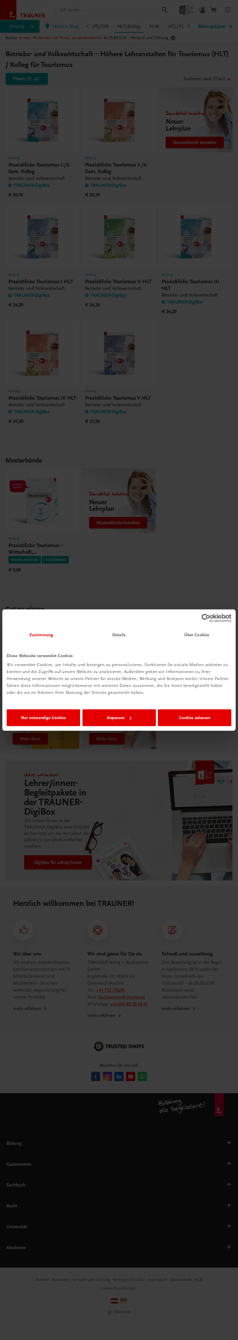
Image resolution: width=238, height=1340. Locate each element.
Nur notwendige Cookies (43, 717)
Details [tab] (119, 634)
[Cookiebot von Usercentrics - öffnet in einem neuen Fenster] (206, 618)
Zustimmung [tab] (41, 634)
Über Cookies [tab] (196, 634)
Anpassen (116, 717)
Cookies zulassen (194, 717)
